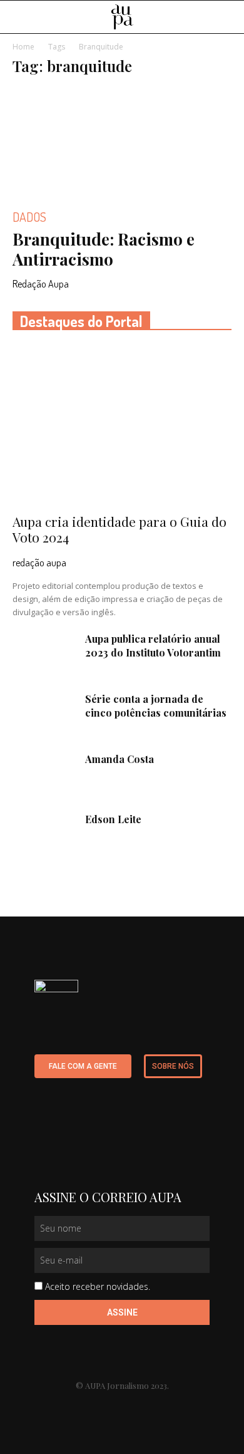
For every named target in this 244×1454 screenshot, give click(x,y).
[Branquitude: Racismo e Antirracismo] (122, 142)
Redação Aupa (41, 284)
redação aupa (39, 562)
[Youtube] (109, 1406)
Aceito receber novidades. (97, 1286)
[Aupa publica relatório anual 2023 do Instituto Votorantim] (44, 654)
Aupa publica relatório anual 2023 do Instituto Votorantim (153, 645)
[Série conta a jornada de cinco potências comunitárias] (44, 714)
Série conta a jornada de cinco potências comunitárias (155, 705)
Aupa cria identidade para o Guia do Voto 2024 (119, 529)
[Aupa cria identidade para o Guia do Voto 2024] (122, 426)
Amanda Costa (119, 759)
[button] (226, 17)
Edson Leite (113, 819)
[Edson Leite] (44, 834)
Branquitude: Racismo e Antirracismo (104, 249)
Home (23, 46)
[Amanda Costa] (44, 774)
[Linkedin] (85, 1406)
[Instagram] (134, 1406)
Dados (29, 217)
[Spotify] (158, 1406)
